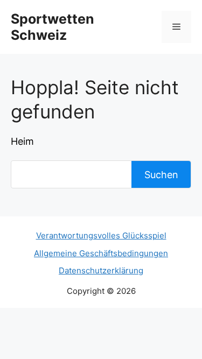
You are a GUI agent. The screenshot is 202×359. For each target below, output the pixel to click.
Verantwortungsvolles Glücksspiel (101, 235)
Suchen (161, 174)
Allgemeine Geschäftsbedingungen (101, 253)
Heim (22, 141)
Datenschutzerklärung (101, 270)
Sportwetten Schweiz (52, 27)
